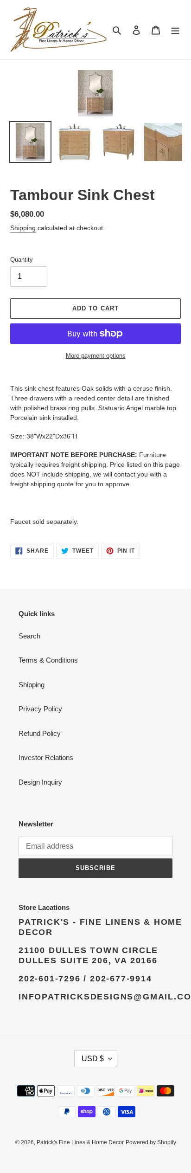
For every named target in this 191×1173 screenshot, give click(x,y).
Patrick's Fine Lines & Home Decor (80, 1142)
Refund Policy (40, 733)
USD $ (93, 1059)
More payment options (96, 355)
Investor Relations (46, 757)
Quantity (21, 259)
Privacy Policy (40, 709)
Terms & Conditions (48, 660)
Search (29, 636)
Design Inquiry (40, 782)
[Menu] (175, 30)
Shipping (23, 228)
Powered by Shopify (151, 1142)
